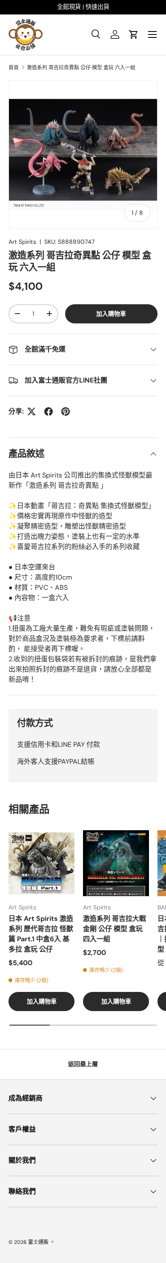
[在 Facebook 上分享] (48, 411)
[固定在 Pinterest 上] (65, 411)
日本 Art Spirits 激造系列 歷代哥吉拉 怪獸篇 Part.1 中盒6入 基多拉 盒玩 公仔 (41, 934)
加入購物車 (111, 313)
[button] (133, 34)
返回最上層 (83, 1064)
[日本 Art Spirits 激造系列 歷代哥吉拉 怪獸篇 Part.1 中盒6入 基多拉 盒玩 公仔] (41, 863)
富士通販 (38, 1242)
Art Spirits (22, 242)
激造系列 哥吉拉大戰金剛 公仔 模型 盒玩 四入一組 (114, 928)
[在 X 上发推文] (31, 411)
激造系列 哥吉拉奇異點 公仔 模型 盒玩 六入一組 (81, 67)
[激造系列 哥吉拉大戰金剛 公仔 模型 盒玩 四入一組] (116, 863)
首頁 (14, 67)
